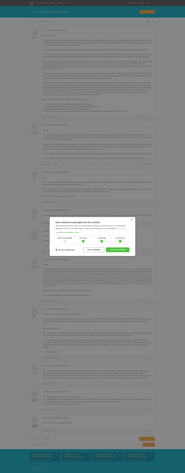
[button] (92, 232)
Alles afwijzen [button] (93, 250)
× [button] (132, 219)
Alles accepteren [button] (117, 250)
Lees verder (120, 228)
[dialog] (92, 236)
